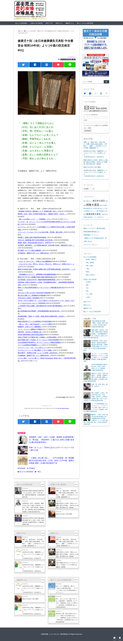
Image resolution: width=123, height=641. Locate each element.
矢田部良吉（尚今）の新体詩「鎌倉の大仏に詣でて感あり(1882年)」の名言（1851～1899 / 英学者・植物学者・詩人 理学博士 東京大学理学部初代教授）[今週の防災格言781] (33, 507)
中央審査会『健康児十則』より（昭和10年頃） (34, 253)
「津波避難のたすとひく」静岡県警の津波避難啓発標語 (37, 274)
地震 (87, 285)
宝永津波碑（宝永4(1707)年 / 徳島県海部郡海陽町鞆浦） (37, 280)
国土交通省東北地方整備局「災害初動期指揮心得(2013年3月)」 (39, 311)
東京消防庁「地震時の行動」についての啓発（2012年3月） (38, 353)
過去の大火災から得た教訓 (64, 514)
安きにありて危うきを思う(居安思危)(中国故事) (34, 293)
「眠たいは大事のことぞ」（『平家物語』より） (34, 219)
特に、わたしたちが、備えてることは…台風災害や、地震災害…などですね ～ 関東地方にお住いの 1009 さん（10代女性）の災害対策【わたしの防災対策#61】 (67, 603)
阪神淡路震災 (86, 208)
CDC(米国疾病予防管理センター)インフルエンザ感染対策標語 (39, 342)
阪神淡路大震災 (93, 214)
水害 (87, 291)
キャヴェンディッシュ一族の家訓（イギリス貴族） (35, 350)
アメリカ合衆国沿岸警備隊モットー (30, 345)
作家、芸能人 (90, 265)
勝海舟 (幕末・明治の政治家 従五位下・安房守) (34, 243)
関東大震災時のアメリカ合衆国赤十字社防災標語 (34, 321)
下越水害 (103, 214)
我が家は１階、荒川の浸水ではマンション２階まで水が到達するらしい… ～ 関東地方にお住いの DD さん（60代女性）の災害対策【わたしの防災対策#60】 (67, 618)
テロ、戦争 (89, 294)
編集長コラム (70, 23)
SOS (101, 208)
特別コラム (59, 23)
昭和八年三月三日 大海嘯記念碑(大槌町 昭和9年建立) (36, 277)
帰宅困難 (101, 211)
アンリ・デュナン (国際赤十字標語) (30, 329)
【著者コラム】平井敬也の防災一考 (95, 238)
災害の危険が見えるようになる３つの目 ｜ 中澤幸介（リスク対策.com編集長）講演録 (66, 565)
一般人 (73, 59)
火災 (87, 288)
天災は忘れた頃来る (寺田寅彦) (28, 298)
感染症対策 (67, 408)
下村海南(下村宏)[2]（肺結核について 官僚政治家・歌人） (38, 211)
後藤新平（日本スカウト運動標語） (30, 327)
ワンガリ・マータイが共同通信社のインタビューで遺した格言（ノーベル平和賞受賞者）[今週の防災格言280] (95, 357)
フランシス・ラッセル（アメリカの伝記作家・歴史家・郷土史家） (41, 232)
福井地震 (89, 217)
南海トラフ (89, 201)
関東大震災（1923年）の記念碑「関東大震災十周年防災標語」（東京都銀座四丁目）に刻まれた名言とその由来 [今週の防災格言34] (95, 333)
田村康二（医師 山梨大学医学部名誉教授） (32, 237)
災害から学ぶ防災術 (37, 23)
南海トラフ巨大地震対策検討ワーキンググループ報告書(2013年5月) (41, 287)
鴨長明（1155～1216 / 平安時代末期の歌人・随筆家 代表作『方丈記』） (42, 214)
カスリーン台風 (94, 211)
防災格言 (21, 468)
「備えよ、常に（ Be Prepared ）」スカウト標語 (35, 324)
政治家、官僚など (91, 259)
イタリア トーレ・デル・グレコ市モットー (32, 348)
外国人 (88, 272)
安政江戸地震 (103, 205)
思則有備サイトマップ (90, 235)
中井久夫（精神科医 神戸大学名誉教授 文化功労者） (36, 240)
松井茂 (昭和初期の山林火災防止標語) (31, 334)
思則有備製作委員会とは (91, 231)
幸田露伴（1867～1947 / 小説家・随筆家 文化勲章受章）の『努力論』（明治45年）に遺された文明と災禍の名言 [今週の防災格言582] (52, 439)
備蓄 (60, 408)
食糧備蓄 (63, 408)
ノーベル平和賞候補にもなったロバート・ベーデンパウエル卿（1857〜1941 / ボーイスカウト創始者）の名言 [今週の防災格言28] (95, 407)
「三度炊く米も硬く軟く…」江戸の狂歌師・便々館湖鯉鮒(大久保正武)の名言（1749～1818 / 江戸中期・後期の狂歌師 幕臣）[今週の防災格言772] (51, 460)
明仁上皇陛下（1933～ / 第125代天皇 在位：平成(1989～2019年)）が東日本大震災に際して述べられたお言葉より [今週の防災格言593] (95, 396)
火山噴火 (88, 282)
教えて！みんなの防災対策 (85, 23)
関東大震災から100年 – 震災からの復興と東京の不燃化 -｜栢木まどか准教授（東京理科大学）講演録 (67, 505)
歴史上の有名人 (90, 275)
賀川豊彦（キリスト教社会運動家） (30, 250)
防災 (84, 201)
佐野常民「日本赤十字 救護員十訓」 (30, 332)
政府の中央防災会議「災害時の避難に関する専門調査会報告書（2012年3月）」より (46, 269)
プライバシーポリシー (90, 244)
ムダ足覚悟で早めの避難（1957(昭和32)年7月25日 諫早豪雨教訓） (40, 306)
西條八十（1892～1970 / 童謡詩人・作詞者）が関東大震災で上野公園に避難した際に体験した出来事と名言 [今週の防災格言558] (95, 377)
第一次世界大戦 (95, 208)
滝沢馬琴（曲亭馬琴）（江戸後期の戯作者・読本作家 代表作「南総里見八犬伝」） (46, 245)
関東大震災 (92, 204)
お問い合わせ (87, 241)
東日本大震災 (99, 201)
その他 (88, 297)
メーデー (95, 217)
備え (58, 408)
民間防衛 (87, 211)
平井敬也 (31, 468)
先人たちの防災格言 (21, 23)
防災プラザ (49, 23)
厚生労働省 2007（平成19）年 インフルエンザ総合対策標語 (38, 340)
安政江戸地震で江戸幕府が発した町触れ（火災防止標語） (38, 337)
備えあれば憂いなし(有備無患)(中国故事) (32, 295)
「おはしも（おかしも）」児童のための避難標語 (34, 261)
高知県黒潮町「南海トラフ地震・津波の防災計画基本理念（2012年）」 (42, 316)
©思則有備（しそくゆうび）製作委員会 (54, 634)
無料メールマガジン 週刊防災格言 (94, 228)
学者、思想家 (90, 262)
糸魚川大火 (101, 217)
